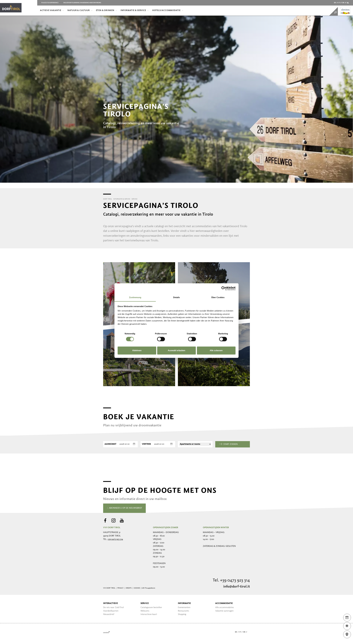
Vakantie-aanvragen (224, 611)
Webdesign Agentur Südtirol (106, 632)
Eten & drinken (105, 10)
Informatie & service (133, 10)
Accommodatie (224, 603)
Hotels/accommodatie (166, 10)
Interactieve (110, 603)
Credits (129, 588)
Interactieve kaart (149, 614)
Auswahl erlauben (176, 350)
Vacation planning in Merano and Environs (82, 3)
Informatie (184, 603)
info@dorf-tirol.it (236, 586)
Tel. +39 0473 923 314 (231, 580)
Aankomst (110, 444)
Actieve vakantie (50, 10)
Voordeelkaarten (110, 611)
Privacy (120, 588)
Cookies (137, 588)
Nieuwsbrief (108, 614)
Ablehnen (136, 350)
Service (145, 603)
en (343, 3)
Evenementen (184, 607)
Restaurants (183, 611)
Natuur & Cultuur (78, 10)
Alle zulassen (216, 350)
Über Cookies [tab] (217, 297)
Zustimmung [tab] (135, 297)
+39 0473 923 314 (115, 539)
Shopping (182, 614)
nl (348, 3)
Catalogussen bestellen (151, 607)
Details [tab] (176, 297)
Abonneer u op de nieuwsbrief (125, 508)
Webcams (145, 611)
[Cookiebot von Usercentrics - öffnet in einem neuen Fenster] (223, 288)
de (335, 3)
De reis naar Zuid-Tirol (113, 607)
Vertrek (146, 444)
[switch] (161, 339)
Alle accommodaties (224, 607)
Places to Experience (49, 3)
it (339, 3)
